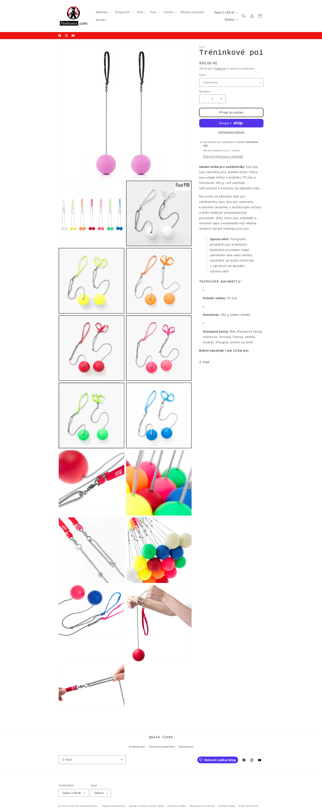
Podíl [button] (206, 361)
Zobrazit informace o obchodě (223, 156)
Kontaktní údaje (226, 806)
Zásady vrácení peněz (113, 806)
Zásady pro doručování (202, 806)
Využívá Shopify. (89, 806)
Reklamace (186, 746)
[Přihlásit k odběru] (121, 759)
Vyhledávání (137, 746)
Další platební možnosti (231, 132)
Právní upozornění (248, 806)
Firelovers (73, 806)
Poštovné (219, 68)
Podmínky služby (176, 806)
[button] (103, 12)
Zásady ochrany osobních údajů (146, 806)
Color (202, 74)
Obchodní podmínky (162, 746)
